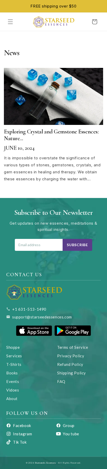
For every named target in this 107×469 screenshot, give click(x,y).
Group (69, 425)
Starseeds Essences (45, 462)
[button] (10, 21)
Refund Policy (70, 364)
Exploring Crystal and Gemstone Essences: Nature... (51, 135)
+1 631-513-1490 (29, 309)
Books (12, 373)
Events (12, 381)
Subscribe (77, 245)
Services (14, 355)
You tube (71, 433)
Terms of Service (72, 347)
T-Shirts (14, 364)
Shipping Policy (71, 373)
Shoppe (13, 347)
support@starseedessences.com (42, 317)
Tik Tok (19, 442)
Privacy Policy (70, 355)
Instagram (22, 433)
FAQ (61, 381)
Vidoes (12, 390)
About (12, 398)
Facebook (22, 425)
